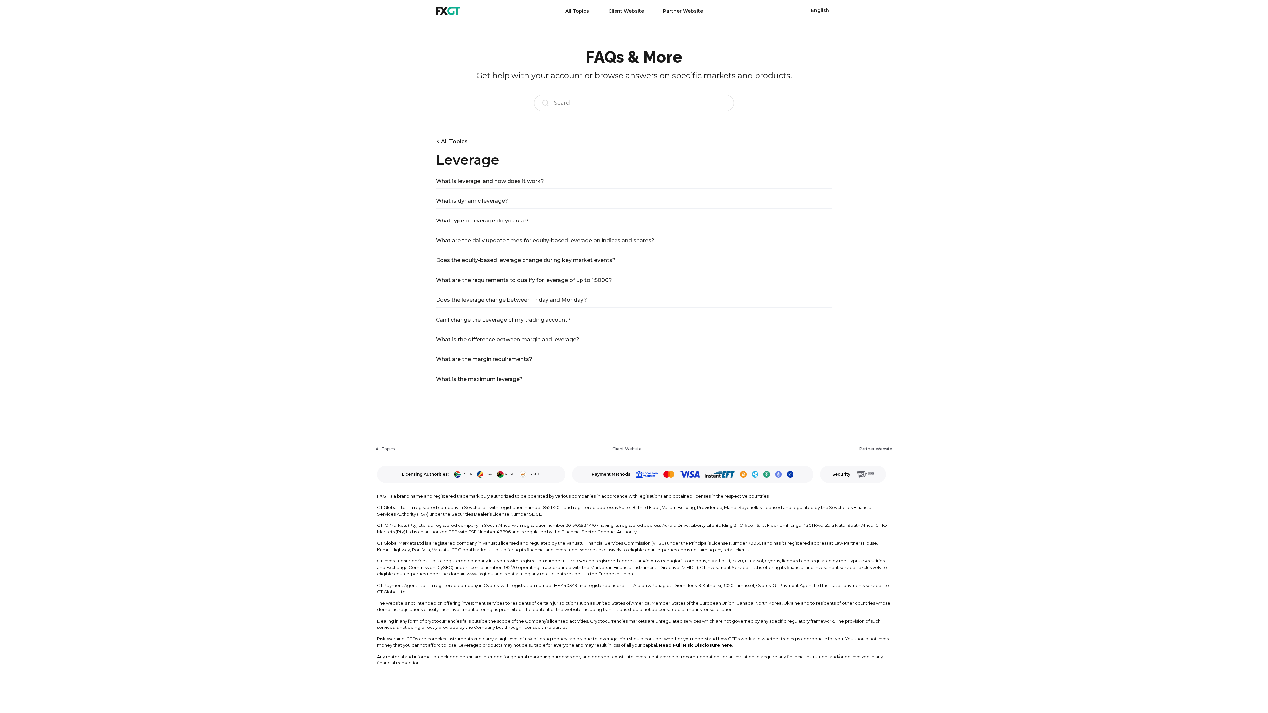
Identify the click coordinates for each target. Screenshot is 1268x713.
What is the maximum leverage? (479, 379)
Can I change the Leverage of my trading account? (503, 320)
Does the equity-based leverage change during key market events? (526, 260)
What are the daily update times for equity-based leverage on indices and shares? (545, 240)
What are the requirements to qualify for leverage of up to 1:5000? (524, 280)
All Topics (577, 11)
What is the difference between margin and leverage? (507, 339)
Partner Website (683, 11)
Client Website (626, 11)
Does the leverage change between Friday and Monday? (511, 300)
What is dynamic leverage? (472, 201)
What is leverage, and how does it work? (490, 181)
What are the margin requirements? (484, 359)
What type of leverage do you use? (482, 221)
